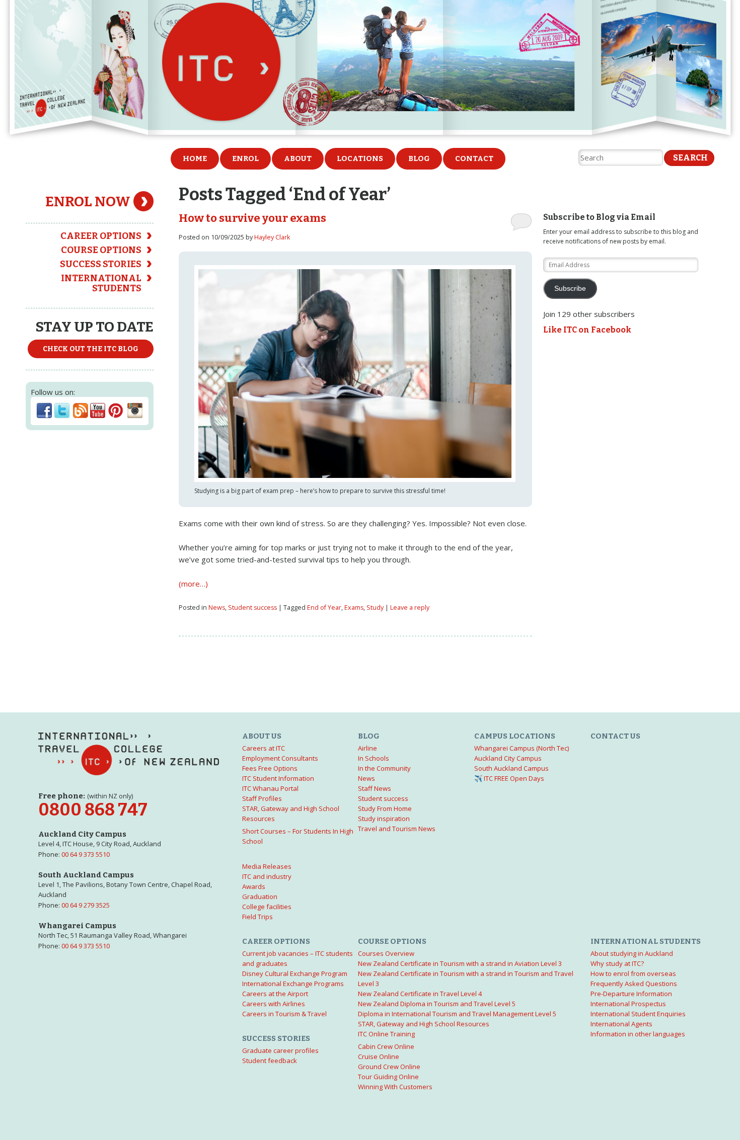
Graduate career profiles (280, 1050)
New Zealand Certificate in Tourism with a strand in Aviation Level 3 (460, 963)
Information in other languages (637, 1033)
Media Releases (266, 866)
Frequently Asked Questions (633, 983)
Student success (252, 607)
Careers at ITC (263, 748)
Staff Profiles (262, 798)
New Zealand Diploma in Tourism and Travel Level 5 (436, 1003)
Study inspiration (384, 818)
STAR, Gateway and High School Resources (423, 1023)
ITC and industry (266, 876)
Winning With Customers (395, 1086)
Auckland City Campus (508, 758)
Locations (360, 158)
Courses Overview (386, 953)
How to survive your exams (252, 218)
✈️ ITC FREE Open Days (509, 778)
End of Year (324, 607)
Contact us (615, 736)
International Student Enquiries (638, 1013)
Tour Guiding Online (388, 1076)
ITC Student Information (278, 778)
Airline (367, 748)
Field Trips (257, 916)
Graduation (259, 896)
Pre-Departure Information (631, 993)
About (298, 158)
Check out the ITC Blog (90, 349)
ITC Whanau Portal (270, 788)
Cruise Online (378, 1056)
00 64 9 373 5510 (85, 854)
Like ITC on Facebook (587, 330)
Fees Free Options (270, 768)
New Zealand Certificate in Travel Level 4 (420, 993)
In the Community (384, 768)
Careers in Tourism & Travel (284, 1013)
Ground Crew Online (389, 1066)
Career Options (100, 235)
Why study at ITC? (617, 963)
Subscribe (570, 288)
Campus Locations (514, 736)
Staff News (374, 788)
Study (375, 607)
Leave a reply (409, 607)
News (216, 607)
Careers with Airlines (273, 1003)
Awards (253, 886)
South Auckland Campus (511, 768)
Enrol (245, 158)
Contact (474, 158)
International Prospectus (628, 1003)
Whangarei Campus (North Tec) (521, 748)
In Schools (373, 758)
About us (261, 736)
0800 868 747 (92, 809)
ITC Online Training (386, 1033)
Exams (353, 607)
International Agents (621, 1023)
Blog (419, 158)
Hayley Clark (272, 237)
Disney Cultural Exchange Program (294, 973)
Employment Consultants (280, 758)
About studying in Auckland (631, 953)
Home (195, 158)
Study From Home (385, 808)
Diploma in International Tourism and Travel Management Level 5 (457, 1013)
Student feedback (269, 1060)
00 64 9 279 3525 (85, 905)
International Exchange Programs (293, 983)
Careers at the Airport (275, 993)
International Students (101, 283)
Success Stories (100, 264)
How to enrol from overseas (633, 973)
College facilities (266, 906)
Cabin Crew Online (386, 1046)
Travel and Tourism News (396, 828)
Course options (101, 250)
